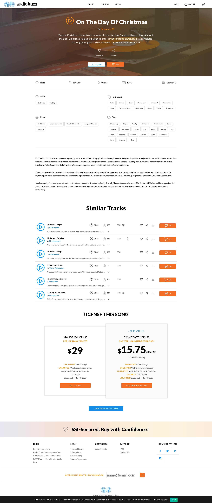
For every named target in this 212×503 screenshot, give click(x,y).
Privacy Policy (76, 452)
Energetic (113, 129)
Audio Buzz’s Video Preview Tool (47, 452)
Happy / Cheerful (55, 124)
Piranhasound (54, 241)
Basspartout (54, 295)
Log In (191, 4)
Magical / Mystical (91, 124)
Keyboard (154, 103)
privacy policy (146, 499)
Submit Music (101, 449)
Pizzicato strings (124, 108)
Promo (143, 135)
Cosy (169, 124)
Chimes (121, 103)
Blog (118, 4)
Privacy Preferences (162, 499)
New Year (122, 135)
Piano (112, 108)
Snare (150, 108)
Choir (131, 103)
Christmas (41, 103)
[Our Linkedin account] (175, 451)
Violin (159, 108)
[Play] (69, 21)
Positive (133, 135)
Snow (112, 140)
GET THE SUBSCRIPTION (136, 385)
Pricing (105, 4)
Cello (111, 103)
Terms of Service (77, 449)
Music (91, 4)
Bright (125, 124)
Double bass (142, 103)
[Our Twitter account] (167, 451)
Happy (153, 129)
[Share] (147, 225)
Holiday (52, 103)
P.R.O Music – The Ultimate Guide (47, 459)
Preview (97, 64)
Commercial (158, 124)
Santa (153, 135)
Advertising (114, 124)
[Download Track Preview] (153, 225)
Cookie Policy (76, 455)
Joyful (112, 135)
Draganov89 (107, 28)
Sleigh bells (139, 108)
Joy (172, 129)
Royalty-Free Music (41, 449)
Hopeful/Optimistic (73, 124)
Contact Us (124, 452)
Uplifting (41, 129)
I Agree (174, 500)
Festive (136, 129)
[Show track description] (108, 231)
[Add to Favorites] (141, 225)
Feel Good (41, 124)
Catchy (134, 124)
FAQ (176, 4)
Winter (132, 140)
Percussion (166, 103)
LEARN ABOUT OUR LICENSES (106, 409)
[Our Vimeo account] (160, 458)
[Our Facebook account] (160, 451)
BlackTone (53, 281)
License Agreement (78, 459)
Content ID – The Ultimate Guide (47, 455)
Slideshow (163, 135)
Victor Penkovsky (56, 268)
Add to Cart (75, 385)
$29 (117, 64)
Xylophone (169, 108)
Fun (145, 129)
